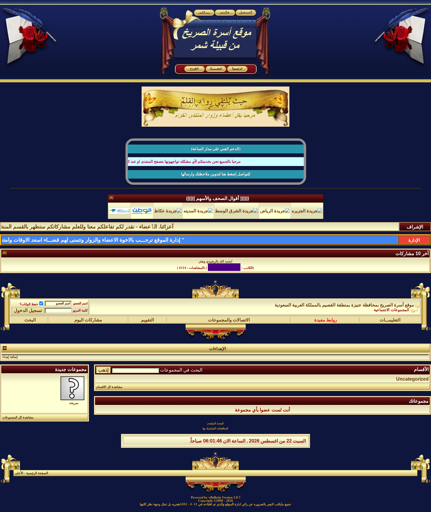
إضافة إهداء (10, 353)
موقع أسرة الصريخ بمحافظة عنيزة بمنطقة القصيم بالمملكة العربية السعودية (344, 301)
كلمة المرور (80, 306)
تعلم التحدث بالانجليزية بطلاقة (215, 261)
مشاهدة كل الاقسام (109, 383)
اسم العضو (80, 299)
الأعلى (19, 469)
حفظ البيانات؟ (29, 300)
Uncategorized (412, 375)
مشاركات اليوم (88, 316)
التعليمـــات (390, 316)
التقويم (147, 316)
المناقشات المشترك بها (215, 424)
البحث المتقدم (215, 419)
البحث (30, 316)
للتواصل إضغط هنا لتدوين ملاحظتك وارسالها (215, 174)
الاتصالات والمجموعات (229, 316)
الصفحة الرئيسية (37, 469)
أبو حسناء (225, 265)
